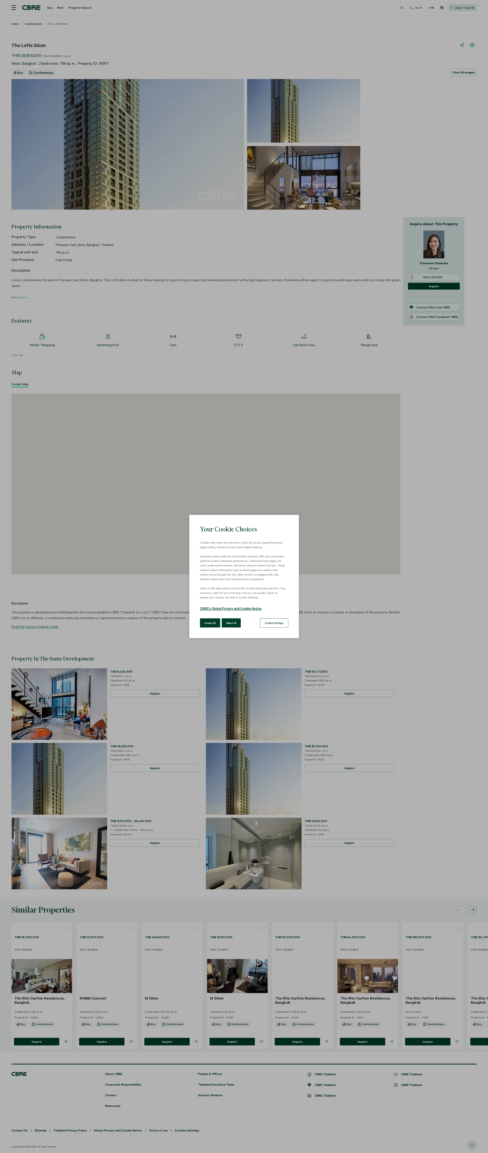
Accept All (210, 622)
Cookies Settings (274, 622)
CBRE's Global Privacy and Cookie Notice (231, 608)
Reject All (231, 622)
